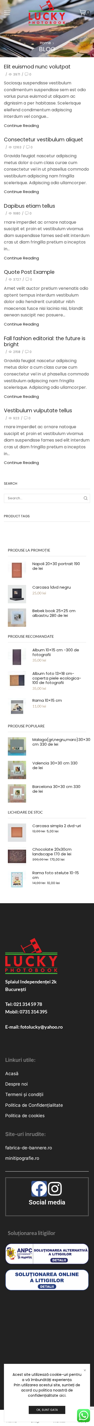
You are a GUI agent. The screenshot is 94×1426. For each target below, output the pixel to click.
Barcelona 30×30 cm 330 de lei (56, 789)
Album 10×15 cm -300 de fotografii (55, 652)
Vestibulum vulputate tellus (38, 410)
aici (62, 1395)
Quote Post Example (29, 272)
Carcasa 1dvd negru (51, 587)
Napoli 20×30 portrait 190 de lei (56, 566)
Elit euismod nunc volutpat (37, 66)
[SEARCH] (85, 498)
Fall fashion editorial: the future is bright (44, 341)
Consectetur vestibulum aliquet (43, 139)
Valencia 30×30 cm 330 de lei (55, 765)
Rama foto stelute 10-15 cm (55, 875)
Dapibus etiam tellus (29, 206)
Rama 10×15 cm (47, 700)
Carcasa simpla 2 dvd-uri (56, 826)
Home (45, 42)
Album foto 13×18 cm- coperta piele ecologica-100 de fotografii (56, 678)
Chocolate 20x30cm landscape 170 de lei (52, 851)
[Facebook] (39, 1189)
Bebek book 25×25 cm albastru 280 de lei (53, 613)
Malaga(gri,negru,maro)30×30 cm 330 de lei (61, 742)
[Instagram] (55, 1189)
